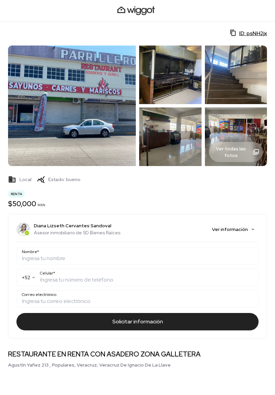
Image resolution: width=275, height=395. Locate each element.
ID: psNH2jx (253, 33)
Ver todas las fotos (231, 152)
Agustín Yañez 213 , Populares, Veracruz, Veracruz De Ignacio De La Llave (89, 365)
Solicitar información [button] (137, 321)
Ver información (230, 229)
